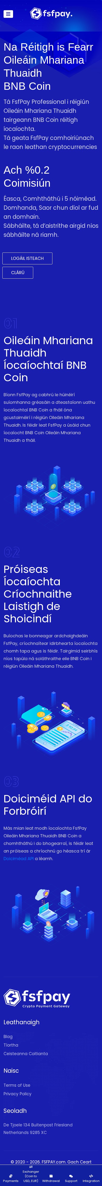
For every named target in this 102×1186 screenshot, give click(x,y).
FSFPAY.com (53, 1162)
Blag (8, 1036)
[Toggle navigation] (8, 14)
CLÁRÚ (17, 273)
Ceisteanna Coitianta (26, 1054)
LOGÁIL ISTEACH (27, 258)
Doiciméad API (19, 859)
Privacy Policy (18, 1094)
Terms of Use (17, 1085)
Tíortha (11, 1045)
